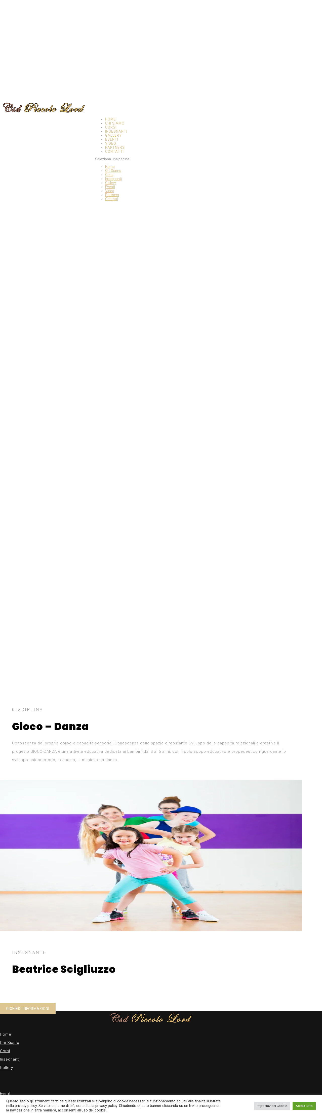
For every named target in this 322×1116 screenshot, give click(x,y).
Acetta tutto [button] (304, 1106)
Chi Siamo (115, 123)
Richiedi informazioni (27, 1009)
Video (110, 143)
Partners (115, 147)
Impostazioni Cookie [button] (272, 1106)
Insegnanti (116, 131)
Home (110, 119)
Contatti (114, 151)
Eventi (111, 139)
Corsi (110, 127)
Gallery (113, 135)
